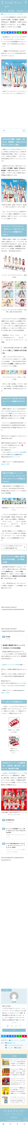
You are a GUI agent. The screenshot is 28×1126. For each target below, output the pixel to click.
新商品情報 (11, 11)
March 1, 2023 (5, 464)
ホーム (4, 14)
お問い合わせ (14, 1117)
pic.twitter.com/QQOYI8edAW (16, 685)
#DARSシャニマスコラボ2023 (10, 664)
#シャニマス (16, 457)
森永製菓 (18, 1048)
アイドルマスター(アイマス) (15, 1045)
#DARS (11, 457)
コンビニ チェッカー (13, 4)
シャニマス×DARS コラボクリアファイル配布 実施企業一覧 (12, 547)
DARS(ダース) (11, 1043)
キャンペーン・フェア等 (15, 14)
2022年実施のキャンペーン (16, 773)
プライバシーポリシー (17, 1114)
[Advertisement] (14, 111)
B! (14, 32)
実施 (11, 151)
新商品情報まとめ (22, 11)
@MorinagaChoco (12, 411)
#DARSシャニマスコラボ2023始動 (16, 452)
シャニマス (10, 1048)
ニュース (3, 11)
